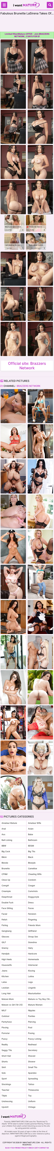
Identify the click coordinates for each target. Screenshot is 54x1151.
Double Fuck (7, 902)
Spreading (33, 1078)
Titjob (4, 1095)
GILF (4, 942)
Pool (30, 1027)
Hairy (30, 948)
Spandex (32, 1073)
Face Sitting (7, 908)
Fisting (5, 925)
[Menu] (4, 5)
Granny (5, 948)
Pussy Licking (34, 1039)
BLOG (7, 1148)
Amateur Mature (9, 823)
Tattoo (31, 1084)
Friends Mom (34, 925)
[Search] (50, 5)
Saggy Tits (7, 1050)
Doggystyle (33, 897)
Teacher (5, 1090)
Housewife (7, 965)
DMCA (31, 1148)
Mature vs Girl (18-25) (12, 1004)
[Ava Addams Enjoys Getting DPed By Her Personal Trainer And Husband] (13, 617)
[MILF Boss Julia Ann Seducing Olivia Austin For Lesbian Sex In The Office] (13, 512)
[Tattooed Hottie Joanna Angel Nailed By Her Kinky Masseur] (13, 652)
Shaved (31, 1056)
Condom (32, 880)
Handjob (6, 953)
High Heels (7, 959)
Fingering (32, 919)
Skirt (4, 1067)
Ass (3, 834)
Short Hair (6, 1056)
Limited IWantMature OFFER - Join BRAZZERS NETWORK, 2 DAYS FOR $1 (27, 35)
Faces (31, 908)
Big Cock (6, 851)
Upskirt (5, 1107)
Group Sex (33, 936)
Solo (4, 1073)
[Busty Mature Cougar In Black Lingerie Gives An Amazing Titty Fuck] (40, 476)
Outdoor (5, 1016)
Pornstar (6, 1033)
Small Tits (32, 1067)
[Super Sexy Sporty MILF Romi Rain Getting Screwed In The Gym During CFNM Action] (13, 722)
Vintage (31, 1107)
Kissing (31, 970)
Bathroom (32, 840)
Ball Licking (7, 840)
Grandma (32, 942)
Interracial (32, 965)
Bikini (4, 857)
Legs (30, 982)
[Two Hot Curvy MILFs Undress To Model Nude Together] (40, 793)
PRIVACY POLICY (21, 1148)
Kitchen (5, 976)
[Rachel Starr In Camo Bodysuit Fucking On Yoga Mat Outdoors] (40, 687)
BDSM (31, 845)
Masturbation (34, 993)
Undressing (7, 1101)
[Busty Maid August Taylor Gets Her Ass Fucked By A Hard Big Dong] (40, 617)
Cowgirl (5, 885)
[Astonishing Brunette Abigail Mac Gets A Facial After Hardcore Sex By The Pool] (13, 406)
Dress (31, 902)
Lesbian (5, 987)
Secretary (32, 1050)
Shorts (5, 1061)
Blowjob (32, 863)
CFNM (4, 874)
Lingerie (32, 987)
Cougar (31, 885)
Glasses (5, 936)
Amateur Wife (34, 823)
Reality (5, 1044)
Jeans (4, 970)
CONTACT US (44, 1148)
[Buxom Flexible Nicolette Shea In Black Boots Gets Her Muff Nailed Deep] (40, 757)
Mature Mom (8, 999)
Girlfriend (32, 931)
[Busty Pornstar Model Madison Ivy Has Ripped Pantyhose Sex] (40, 441)
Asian (30, 828)
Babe (30, 834)
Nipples (31, 1010)
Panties (31, 1016)
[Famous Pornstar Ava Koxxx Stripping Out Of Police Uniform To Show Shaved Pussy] (13, 547)
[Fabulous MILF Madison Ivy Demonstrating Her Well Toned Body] (13, 687)
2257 (36, 1148)
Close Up (6, 880)
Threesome (33, 1090)
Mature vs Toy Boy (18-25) (39, 999)
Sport (4, 1078)
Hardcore (32, 953)
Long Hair (6, 993)
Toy (30, 1095)
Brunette (6, 868)
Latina (31, 976)
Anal (4, 828)
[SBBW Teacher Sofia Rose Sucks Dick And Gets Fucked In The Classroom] (13, 476)
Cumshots (33, 891)
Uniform (31, 1101)
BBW (4, 845)
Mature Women (35, 1004)
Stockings (6, 1084)
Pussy (4, 1039)
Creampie (6, 891)
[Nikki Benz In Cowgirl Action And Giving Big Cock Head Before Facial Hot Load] (13, 441)
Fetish (4, 919)
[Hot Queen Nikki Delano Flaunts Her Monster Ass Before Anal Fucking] (40, 652)
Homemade (33, 959)
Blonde (5, 863)
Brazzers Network (28, 385)
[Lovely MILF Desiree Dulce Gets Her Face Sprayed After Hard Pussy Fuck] (13, 757)
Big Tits (31, 851)
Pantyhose (7, 1022)
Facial (4, 914)
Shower (31, 1061)
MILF (4, 1010)
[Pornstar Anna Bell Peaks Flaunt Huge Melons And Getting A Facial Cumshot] (13, 793)
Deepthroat (7, 897)
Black (30, 857)
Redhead (32, 1044)
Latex (4, 982)
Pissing (5, 1027)
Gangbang (7, 931)
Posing (31, 1033)
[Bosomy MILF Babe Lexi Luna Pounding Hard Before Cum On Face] (13, 582)
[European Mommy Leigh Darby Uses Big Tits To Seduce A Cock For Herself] (40, 512)
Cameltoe (32, 868)
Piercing (32, 1022)
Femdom (32, 914)
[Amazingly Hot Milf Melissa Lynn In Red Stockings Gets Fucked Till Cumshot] (40, 722)
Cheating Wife (34, 874)
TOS (12, 1148)
